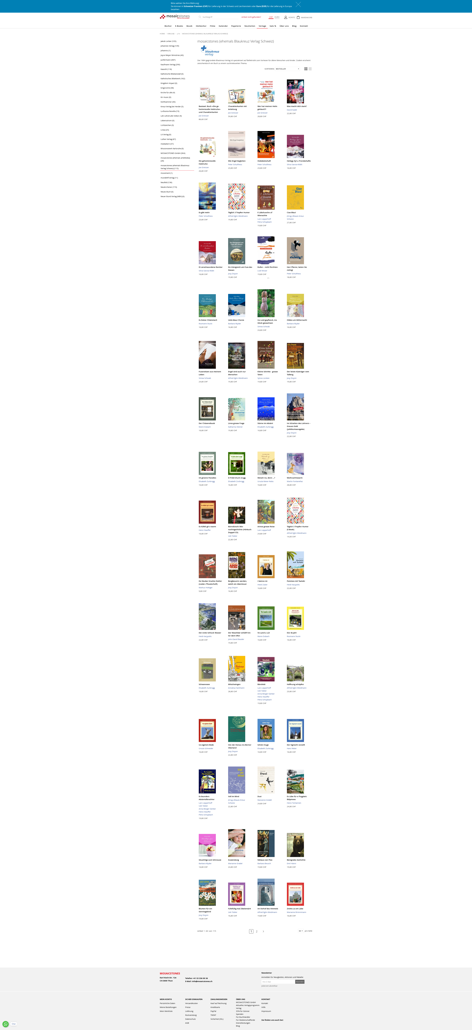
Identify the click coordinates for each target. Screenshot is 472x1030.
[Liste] (310, 69)
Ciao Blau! (291, 212)
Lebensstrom (167, 120)
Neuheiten (249, 26)
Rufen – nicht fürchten (268, 267)
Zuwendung (233, 860)
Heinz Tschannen (294, 803)
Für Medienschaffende (245, 1020)
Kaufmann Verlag (170, 64)
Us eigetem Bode (206, 745)
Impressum (266, 1011)
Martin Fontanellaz (295, 481)
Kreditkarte (215, 1007)
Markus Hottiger (206, 587)
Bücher (168, 26)
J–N (178, 34)
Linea (165, 130)
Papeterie (236, 26)
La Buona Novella (170, 111)
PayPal (213, 1011)
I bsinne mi (262, 581)
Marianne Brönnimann (296, 912)
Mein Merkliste (166, 1011)
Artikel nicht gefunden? (251, 17)
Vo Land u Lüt (264, 632)
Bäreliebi (261, 684)
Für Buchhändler (243, 1017)
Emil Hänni (291, 863)
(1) (268, 278)
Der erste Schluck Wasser (210, 632)
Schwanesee (204, 684)
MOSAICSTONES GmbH (173, 153)
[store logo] (175, 16)
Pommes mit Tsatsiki (296, 581)
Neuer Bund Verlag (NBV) (172, 196)
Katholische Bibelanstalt (172, 74)
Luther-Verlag (168, 139)
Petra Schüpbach (265, 222)
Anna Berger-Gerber (266, 693)
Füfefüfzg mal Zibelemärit (239, 908)
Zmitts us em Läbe (295, 908)
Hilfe (263, 1007)
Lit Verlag (166, 134)
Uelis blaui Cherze (236, 320)
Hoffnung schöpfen (295, 684)
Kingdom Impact (169, 83)
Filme (212, 26)
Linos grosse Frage (236, 423)
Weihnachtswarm (294, 478)
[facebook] (263, 1023)
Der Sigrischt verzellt (296, 745)
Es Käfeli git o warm (207, 526)
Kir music (166, 97)
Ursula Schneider (206, 748)
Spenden (239, 1014)
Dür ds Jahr (292, 632)
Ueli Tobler (232, 536)
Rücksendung (191, 1015)
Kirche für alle (168, 92)
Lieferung (189, 1011)
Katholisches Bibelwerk (173, 78)
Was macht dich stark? (297, 106)
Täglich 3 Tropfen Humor (239, 212)
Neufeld (166, 182)
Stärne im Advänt (265, 423)
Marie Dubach (205, 427)
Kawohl (166, 69)
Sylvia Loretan (263, 378)
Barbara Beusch (264, 863)
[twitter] (278, 1023)
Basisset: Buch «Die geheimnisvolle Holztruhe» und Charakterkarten (209, 109)
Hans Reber (292, 748)
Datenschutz (190, 1019)
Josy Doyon (233, 273)
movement (166, 173)
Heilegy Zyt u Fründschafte (299, 161)
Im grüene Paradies (207, 478)
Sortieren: (269, 69)
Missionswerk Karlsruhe (172, 148)
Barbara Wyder (234, 323)
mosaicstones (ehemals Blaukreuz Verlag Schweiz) (175, 167)
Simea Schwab (264, 326)
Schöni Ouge (263, 745)
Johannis (165, 50)
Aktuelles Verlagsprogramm (247, 1005)
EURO (277, 17)
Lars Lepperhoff (264, 219)
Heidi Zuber (262, 584)
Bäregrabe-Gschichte (296, 860)
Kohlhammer (168, 102)
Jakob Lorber (168, 41)
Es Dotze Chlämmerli (208, 320)
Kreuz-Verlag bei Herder (172, 106)
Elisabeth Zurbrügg (265, 427)
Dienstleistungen (243, 1023)
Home (162, 34)
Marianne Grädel (265, 800)
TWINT (213, 1015)
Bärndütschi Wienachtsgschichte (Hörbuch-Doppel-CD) (240, 529)
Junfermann (168, 60)
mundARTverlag (169, 177)
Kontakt (304, 26)
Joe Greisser (204, 115)
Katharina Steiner (235, 427)
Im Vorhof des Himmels (268, 908)
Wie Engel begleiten (237, 161)
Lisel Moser (262, 270)
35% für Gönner (243, 1011)
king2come (167, 88)
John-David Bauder (236, 639)
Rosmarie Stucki (205, 323)
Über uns (284, 26)
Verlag (238, 1008)
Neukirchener (169, 187)
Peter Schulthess (235, 164)
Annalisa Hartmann (236, 688)
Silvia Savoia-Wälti (294, 164)
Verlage (262, 26)
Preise (187, 1007)
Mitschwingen (234, 684)
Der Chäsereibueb (207, 423)
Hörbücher (201, 26)
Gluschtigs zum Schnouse (210, 860)
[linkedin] (284, 1023)
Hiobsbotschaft (264, 161)
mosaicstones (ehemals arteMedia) (175, 159)
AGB (187, 1023)
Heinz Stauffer (205, 530)
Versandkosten (191, 1003)
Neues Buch (167, 191)
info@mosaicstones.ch (202, 981)
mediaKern (167, 144)
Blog (294, 26)
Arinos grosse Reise (266, 526)
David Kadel (292, 110)
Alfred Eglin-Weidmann (238, 216)
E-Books (179, 26)
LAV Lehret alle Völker (171, 116)
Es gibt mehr (204, 212)
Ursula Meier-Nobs (265, 481)
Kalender (223, 26)
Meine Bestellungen (168, 1007)
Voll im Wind (233, 796)
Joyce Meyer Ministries (172, 55)
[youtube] (268, 1023)
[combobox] (220, 17)
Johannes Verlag (170, 46)
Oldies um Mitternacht (297, 320)
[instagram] (273, 1023)
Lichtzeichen (167, 125)
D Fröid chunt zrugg (236, 478)
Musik (189, 26)
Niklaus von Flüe (265, 860)
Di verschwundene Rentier (210, 267)
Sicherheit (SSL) (217, 1019)
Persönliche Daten (167, 1003)
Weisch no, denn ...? (266, 478)
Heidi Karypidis (293, 584)
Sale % (273, 26)
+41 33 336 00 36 (200, 978)
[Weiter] (262, 931)
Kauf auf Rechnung (218, 1003)
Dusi (259, 796)
